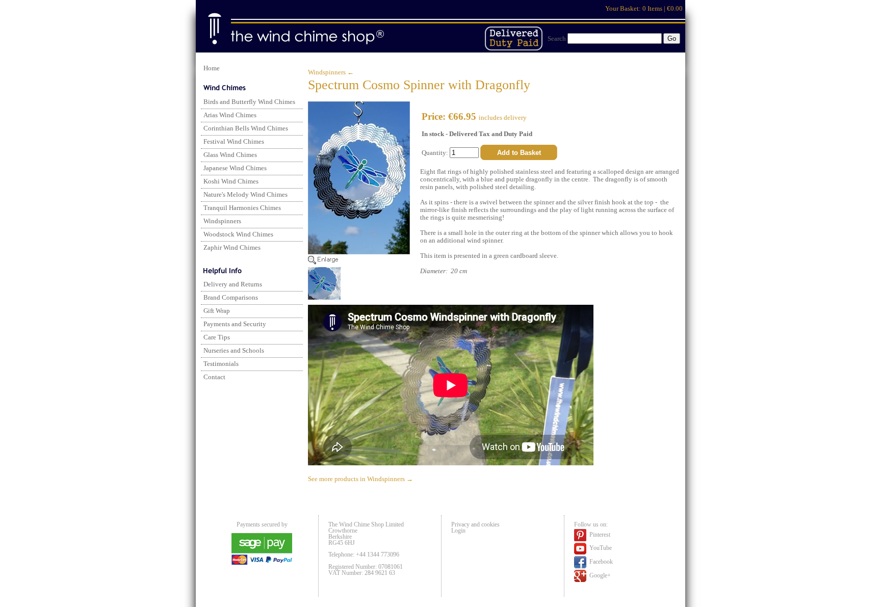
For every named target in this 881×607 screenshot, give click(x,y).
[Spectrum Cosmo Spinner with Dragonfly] (359, 262)
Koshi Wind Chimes (230, 181)
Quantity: (436, 152)
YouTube (600, 548)
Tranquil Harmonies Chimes (242, 208)
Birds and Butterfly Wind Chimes (249, 101)
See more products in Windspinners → (360, 479)
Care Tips (216, 337)
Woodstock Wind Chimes (238, 234)
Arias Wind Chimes (229, 115)
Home (211, 68)
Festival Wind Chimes (233, 141)
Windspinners (222, 221)
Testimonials (221, 363)
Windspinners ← (331, 72)
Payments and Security (234, 324)
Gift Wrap (216, 310)
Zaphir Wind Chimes (232, 247)
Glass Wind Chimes (230, 155)
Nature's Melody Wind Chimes (245, 194)
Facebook (600, 561)
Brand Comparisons (230, 297)
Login (458, 530)
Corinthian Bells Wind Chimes (245, 128)
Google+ (599, 575)
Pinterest (599, 534)
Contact (214, 377)
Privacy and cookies (475, 524)
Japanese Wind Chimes (235, 168)
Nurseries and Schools (233, 350)
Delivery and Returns (232, 284)
